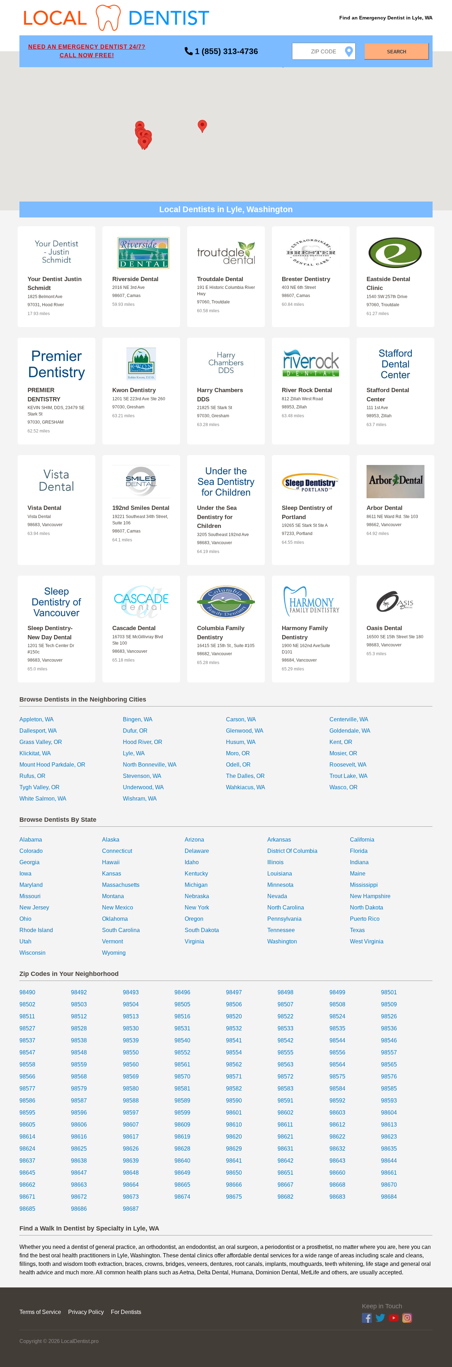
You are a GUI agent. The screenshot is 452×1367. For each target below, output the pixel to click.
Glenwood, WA (244, 731)
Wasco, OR (343, 787)
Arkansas (279, 840)
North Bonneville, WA (150, 765)
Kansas (111, 874)
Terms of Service (40, 1312)
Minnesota (280, 885)
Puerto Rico (365, 919)
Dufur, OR (135, 731)
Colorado (31, 851)
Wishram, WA (140, 799)
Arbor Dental (385, 508)
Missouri (30, 896)
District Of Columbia (292, 851)
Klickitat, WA (35, 753)
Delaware (197, 851)
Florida (359, 851)
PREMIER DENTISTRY (44, 395)
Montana (113, 896)
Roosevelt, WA (348, 765)
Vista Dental (44, 508)
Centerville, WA (348, 719)
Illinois (275, 862)
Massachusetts (120, 885)
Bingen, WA (138, 719)
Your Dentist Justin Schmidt (55, 284)
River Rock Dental (307, 390)
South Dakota (202, 930)
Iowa (25, 874)
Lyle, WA (134, 753)
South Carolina (121, 930)
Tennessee (281, 930)
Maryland (31, 885)
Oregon (194, 919)
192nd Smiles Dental (141, 508)
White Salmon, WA (42, 799)
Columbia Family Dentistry (220, 633)
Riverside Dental (135, 279)
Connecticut (117, 851)
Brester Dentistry (306, 279)
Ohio (25, 919)
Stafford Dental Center (388, 395)
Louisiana (279, 874)
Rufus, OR (32, 776)
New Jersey (34, 907)
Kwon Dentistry (134, 390)
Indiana (359, 862)
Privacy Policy (86, 1312)
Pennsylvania (284, 919)
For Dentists (126, 1312)
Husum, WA (241, 742)
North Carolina (285, 907)
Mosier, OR (343, 753)
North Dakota (366, 907)
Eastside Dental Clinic (388, 284)
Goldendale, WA (349, 731)
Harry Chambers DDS (220, 395)
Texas (357, 930)
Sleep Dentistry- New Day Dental (50, 633)
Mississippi (364, 885)
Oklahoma (115, 919)
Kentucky (196, 874)
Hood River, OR (142, 742)
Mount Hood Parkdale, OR (52, 765)
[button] (202, 126)
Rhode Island (36, 930)
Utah (25, 941)
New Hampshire (370, 896)
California (362, 840)
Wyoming (114, 953)
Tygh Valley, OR (39, 787)
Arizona (194, 840)
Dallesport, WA (38, 731)
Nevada (277, 896)
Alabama (30, 840)
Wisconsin (32, 953)
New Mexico (117, 907)
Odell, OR (238, 765)
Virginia (194, 941)
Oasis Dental (384, 628)
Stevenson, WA (142, 776)
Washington (282, 941)
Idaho (192, 862)
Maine (357, 874)
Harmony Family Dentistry (305, 633)
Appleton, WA (36, 719)
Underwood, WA (143, 787)
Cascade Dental (134, 628)
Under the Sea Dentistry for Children (217, 517)
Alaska (110, 840)
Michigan (196, 885)
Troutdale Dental (220, 279)
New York (197, 907)
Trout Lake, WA (348, 776)
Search (396, 51)
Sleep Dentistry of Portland (307, 512)
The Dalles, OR (245, 776)
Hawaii (111, 862)
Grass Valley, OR (40, 742)
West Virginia (366, 941)
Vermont (112, 941)
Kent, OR (340, 742)
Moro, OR (238, 753)
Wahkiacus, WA (245, 787)
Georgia (29, 862)
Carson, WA (241, 719)
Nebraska (197, 896)
